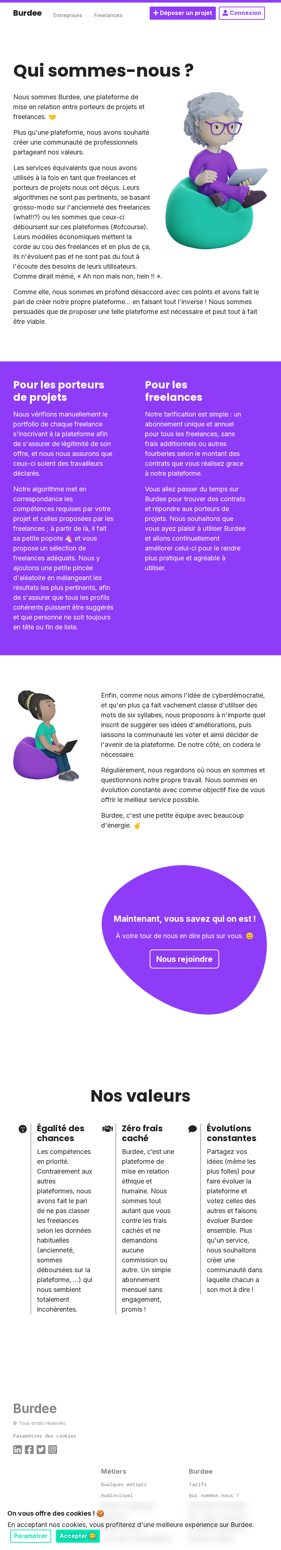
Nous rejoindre (184, 959)
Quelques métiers (124, 1484)
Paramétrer (31, 1535)
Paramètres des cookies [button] (44, 1435)
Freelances (108, 15)
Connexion (244, 12)
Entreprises (67, 15)
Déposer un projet (185, 12)
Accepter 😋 (78, 1535)
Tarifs (198, 1484)
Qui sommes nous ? (214, 1495)
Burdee (27, 13)
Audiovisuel (117, 1495)
